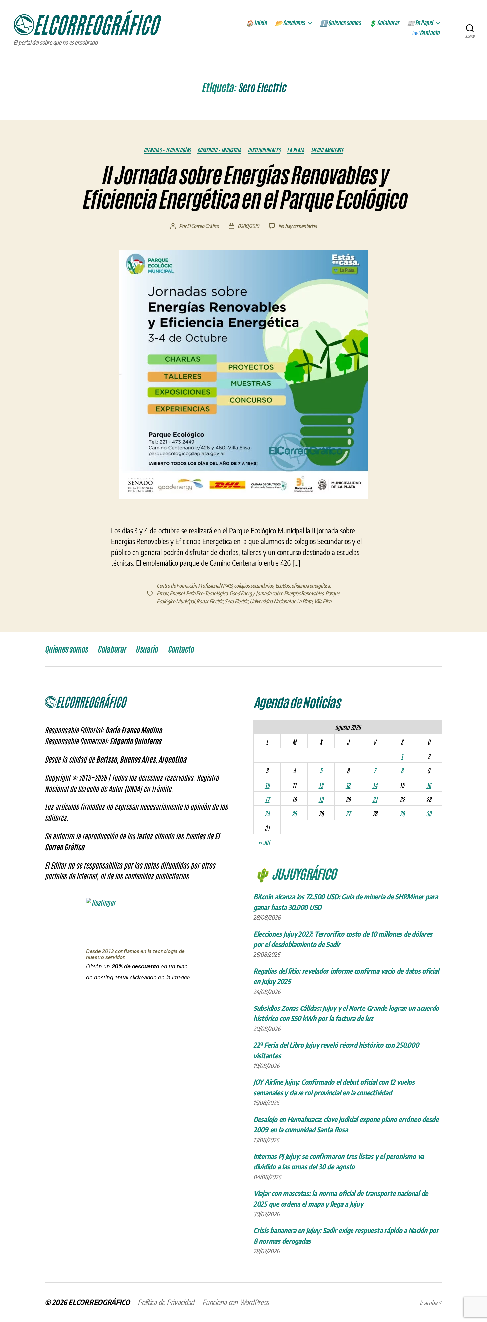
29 (401, 813)
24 (266, 813)
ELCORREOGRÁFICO (99, 1302)
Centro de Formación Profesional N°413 (194, 585)
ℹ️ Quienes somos (340, 23)
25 (294, 813)
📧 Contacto (426, 32)
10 (267, 785)
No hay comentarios (297, 226)
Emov (162, 593)
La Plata (295, 150)
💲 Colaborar (384, 23)
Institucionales (264, 150)
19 (320, 799)
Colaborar (111, 649)
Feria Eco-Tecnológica (206, 593)
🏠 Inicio (256, 23)
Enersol (177, 593)
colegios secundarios (253, 585)
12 (320, 785)
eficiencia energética (310, 585)
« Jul (264, 842)
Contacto (181, 649)
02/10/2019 (248, 226)
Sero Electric (236, 601)
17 (267, 799)
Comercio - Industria (219, 150)
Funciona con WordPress (235, 1302)
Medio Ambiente (327, 150)
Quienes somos (66, 649)
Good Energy (241, 593)
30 (428, 813)
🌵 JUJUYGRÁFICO (294, 873)
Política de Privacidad (166, 1302)
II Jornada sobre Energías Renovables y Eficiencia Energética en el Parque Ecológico (243, 187)
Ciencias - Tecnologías (167, 150)
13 (348, 785)
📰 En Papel (420, 23)
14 (374, 785)
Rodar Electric (209, 601)
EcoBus (282, 585)
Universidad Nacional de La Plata (281, 601)
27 (347, 813)
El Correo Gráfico (203, 226)
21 (374, 799)
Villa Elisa (322, 601)
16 (428, 785)
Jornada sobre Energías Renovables (289, 593)
